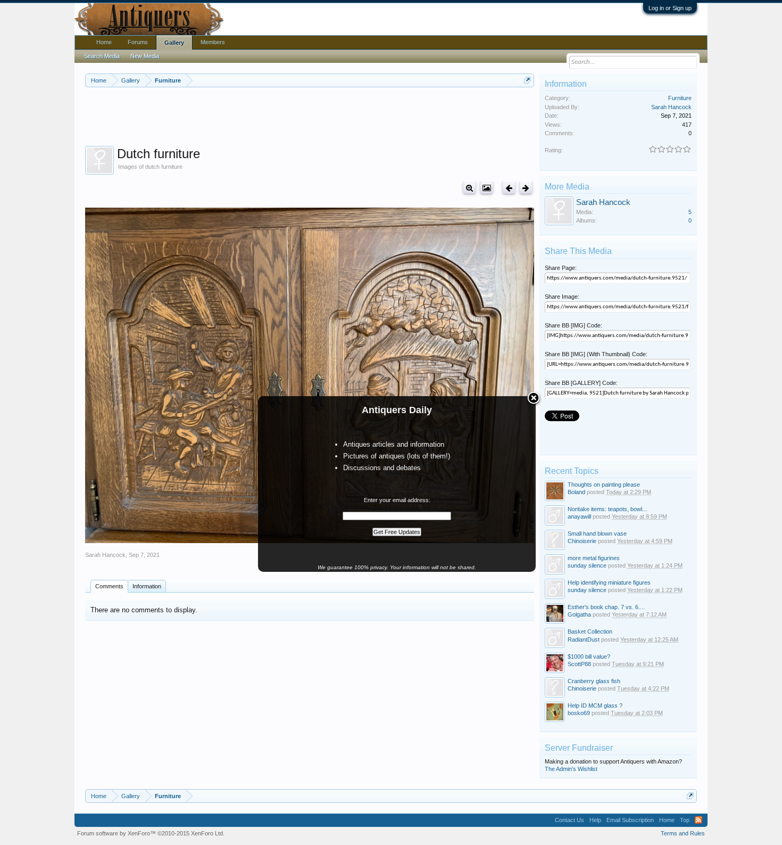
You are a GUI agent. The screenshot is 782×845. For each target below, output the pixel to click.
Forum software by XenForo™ (150, 833)
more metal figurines (594, 558)
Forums (138, 42)
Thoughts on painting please (604, 484)
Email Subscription (630, 820)
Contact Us (569, 820)
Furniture (680, 98)
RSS (698, 820)
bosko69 (579, 713)
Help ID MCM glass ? (595, 705)
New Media (144, 56)
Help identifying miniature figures (609, 582)
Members (213, 42)
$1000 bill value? (589, 656)
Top (684, 820)
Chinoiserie (582, 541)
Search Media (102, 56)
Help (595, 820)
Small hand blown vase (597, 533)
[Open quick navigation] (527, 80)
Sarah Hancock (105, 555)
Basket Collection (590, 631)
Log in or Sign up (670, 8)
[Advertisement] (309, 117)
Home (104, 42)
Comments (109, 586)
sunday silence (587, 565)
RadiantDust (584, 639)
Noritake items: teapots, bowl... (607, 509)
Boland (576, 492)
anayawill (579, 516)
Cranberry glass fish (594, 681)
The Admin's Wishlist (571, 769)
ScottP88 (579, 664)
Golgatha (579, 614)
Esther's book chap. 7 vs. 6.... (606, 607)
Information (146, 586)
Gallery (174, 42)
